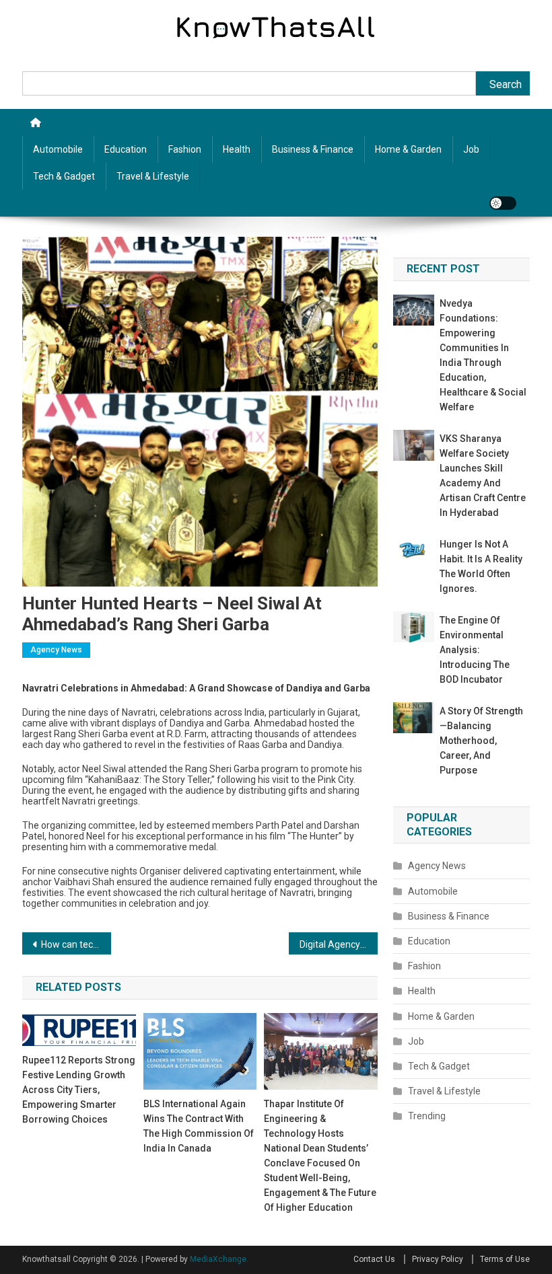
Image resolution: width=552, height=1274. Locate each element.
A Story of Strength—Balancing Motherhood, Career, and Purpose (481, 741)
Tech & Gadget (64, 176)
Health (236, 149)
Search (505, 84)
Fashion (184, 149)
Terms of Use (505, 1259)
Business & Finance (312, 149)
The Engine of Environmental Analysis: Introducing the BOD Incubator (475, 650)
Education (125, 149)
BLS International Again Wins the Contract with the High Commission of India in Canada (198, 1126)
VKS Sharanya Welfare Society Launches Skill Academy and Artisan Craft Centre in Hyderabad (483, 475)
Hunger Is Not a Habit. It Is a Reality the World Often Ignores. (481, 566)
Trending (427, 1116)
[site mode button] (502, 203)
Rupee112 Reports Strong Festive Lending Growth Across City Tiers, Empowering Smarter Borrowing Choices (78, 1090)
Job (471, 149)
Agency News (56, 649)
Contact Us (374, 1259)
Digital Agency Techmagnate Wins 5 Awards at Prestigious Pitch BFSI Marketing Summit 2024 (339, 944)
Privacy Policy (437, 1259)
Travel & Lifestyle (152, 176)
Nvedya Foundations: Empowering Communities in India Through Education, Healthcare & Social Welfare (483, 355)
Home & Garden (408, 149)
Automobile (58, 149)
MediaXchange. (219, 1259)
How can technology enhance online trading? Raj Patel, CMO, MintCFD (76, 944)
